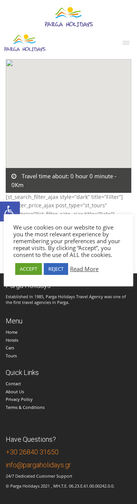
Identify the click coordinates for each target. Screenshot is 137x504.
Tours (11, 356)
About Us (15, 391)
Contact (13, 383)
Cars (10, 348)
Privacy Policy (19, 399)
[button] (10, 211)
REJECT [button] (56, 268)
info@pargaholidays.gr (38, 465)
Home (12, 332)
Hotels (12, 340)
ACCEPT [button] (28, 268)
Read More (84, 268)
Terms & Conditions (25, 407)
